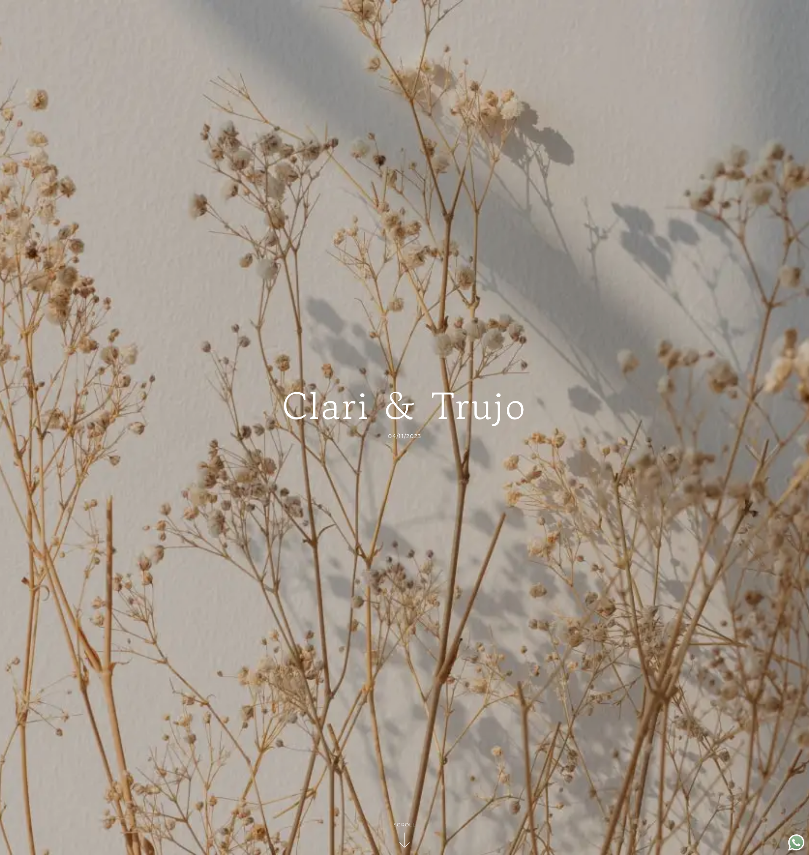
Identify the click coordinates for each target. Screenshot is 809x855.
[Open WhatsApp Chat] (796, 848)
